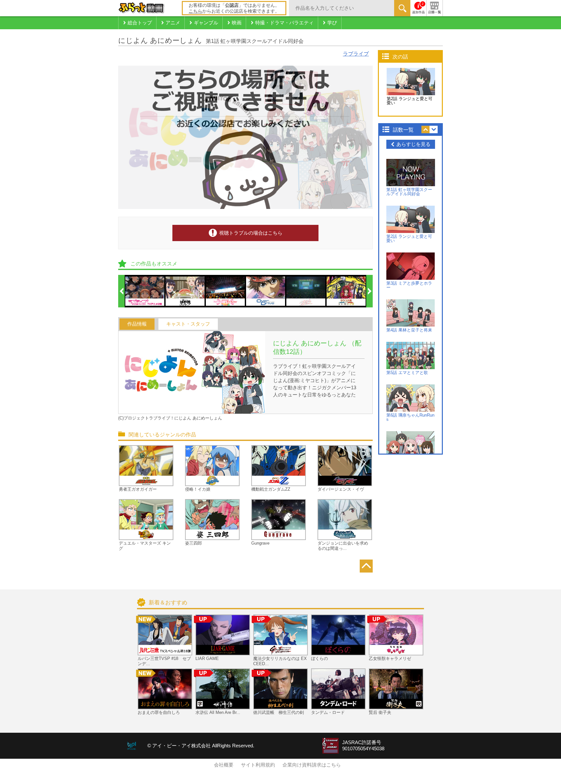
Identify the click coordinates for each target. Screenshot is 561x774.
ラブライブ (356, 54)
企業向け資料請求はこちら (311, 765)
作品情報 (137, 324)
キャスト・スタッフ (188, 324)
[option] (145, 291)
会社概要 (223, 765)
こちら (195, 11)
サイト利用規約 (258, 765)
